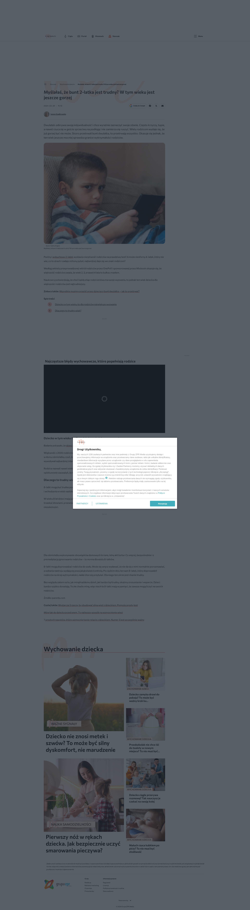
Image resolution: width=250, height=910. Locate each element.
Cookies (92, 496)
